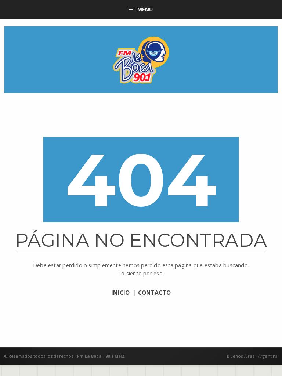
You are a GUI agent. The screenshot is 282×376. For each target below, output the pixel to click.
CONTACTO (154, 293)
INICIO (120, 293)
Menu (145, 9)
